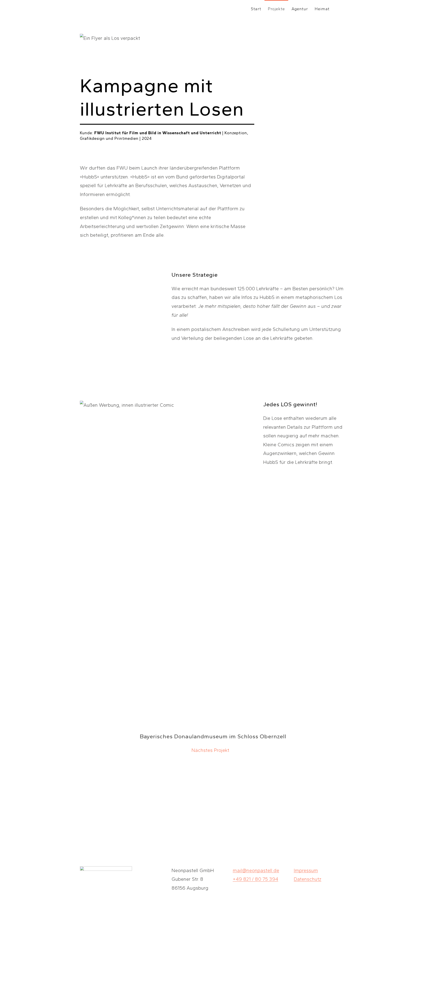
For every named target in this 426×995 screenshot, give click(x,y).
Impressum (306, 870)
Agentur (300, 8)
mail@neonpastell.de (256, 870)
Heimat (322, 8)
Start (256, 8)
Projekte (276, 8)
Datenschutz (307, 879)
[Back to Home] (104, 8)
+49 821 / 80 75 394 (255, 879)
